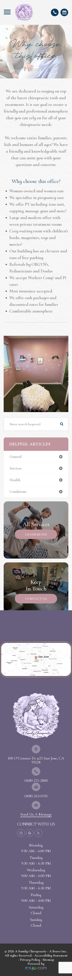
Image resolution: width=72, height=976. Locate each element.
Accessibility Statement (51, 955)
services (16, 468)
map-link (8, 643)
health (15, 480)
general (16, 456)
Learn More (36, 534)
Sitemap (48, 959)
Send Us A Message (36, 814)
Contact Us (36, 599)
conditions (18, 491)
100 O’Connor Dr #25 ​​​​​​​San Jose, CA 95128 (36, 760)
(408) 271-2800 (36, 780)
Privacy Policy (30, 959)
